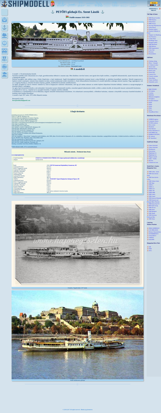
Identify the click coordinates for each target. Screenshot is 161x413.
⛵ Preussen (150, 52)
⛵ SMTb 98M (151, 192)
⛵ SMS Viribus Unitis (153, 181)
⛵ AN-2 (149, 250)
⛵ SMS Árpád (151, 213)
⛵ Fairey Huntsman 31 (153, 130)
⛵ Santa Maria (151, 78)
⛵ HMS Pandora (151, 19)
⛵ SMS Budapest (152, 211)
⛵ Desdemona (151, 149)
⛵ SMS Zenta (151, 209)
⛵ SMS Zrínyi (151, 219)
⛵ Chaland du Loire (152, 162)
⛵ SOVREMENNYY (153, 233)
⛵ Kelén (149, 106)
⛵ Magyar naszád (152, 156)
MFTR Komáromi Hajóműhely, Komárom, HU (63, 165)
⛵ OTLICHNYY (151, 235)
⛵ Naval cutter (151, 66)
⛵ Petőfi (149, 102)
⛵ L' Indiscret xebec (152, 65)
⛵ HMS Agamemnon (153, 48)
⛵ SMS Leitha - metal (153, 171)
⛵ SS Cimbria (151, 91)
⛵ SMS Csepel (151, 196)
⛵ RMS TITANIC (152, 89)
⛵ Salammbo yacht (152, 82)
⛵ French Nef (151, 72)
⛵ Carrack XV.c (151, 74)
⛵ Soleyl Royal (151, 27)
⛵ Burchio (150, 160)
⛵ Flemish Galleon (152, 29)
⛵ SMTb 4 (150, 185)
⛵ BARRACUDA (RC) (153, 134)
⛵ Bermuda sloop (152, 68)
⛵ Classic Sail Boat (152, 80)
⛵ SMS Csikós (151, 194)
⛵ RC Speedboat (151, 138)
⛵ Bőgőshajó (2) (151, 155)
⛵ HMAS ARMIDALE (153, 228)
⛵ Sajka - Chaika (152, 158)
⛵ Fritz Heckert (151, 128)
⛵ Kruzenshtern (151, 53)
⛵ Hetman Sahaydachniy (154, 232)
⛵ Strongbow (151, 98)
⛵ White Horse (151, 21)
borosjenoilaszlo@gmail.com (21, 100)
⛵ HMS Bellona (151, 46)
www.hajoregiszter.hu (18, 155)
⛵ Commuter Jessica (152, 121)
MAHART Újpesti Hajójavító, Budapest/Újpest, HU (65, 179)
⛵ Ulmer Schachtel (152, 145)
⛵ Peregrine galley (152, 42)
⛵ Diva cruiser (151, 125)
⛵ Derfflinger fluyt (152, 40)
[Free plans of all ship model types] (4, 37)
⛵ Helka (149, 104)
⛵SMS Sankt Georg (152, 205)
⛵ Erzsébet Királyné (152, 100)
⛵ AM (149, 247)
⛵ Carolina (150, 93)
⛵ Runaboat (150, 126)
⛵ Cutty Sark (150, 50)
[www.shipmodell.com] (4, 29)
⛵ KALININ (150, 239)
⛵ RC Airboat (151, 136)
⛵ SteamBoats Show (152, 112)
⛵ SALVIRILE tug (152, 132)
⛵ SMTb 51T (151, 188)
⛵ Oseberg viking (152, 61)
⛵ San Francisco (151, 36)
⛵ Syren (149, 110)
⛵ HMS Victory (151, 23)
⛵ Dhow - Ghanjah (152, 63)
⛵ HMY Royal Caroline (153, 18)
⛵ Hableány (150, 95)
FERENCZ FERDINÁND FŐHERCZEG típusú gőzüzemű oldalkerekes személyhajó (60, 158)
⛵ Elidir (149, 108)
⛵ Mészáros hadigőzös (153, 97)
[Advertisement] (79, 397)
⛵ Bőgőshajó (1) (151, 153)
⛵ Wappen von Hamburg (154, 35)
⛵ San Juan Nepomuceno (154, 25)
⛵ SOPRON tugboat (152, 119)
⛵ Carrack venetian (152, 76)
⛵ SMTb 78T (151, 190)
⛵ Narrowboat (151, 151)
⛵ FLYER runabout (152, 123)
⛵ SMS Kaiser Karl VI (153, 204)
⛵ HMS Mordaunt (152, 44)
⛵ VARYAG (150, 237)
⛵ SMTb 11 (150, 187)
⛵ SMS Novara (151, 207)
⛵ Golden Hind (151, 38)
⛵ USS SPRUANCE (152, 230)
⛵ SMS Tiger (150, 183)
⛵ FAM (149, 248)
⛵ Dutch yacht (151, 70)
